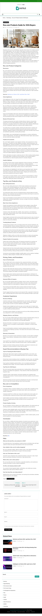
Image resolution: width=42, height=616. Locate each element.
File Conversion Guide (8, 585)
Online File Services (7, 601)
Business (5, 581)
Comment (6, 498)
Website (5, 521)
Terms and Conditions (21, 611)
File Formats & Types (7, 588)
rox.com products (10, 478)
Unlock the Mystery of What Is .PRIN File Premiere (25, 1)
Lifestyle (5, 599)
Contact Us (33, 611)
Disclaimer (28, 611)
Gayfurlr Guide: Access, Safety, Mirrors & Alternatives (24, 555)
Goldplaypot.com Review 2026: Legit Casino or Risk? (24, 564)
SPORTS (5, 604)
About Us (8, 611)
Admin (5, 27)
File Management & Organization (9, 590)
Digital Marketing (7, 583)
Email (5, 516)
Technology (6, 22)
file (8, 435)
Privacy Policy (13, 611)
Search (4, 574)
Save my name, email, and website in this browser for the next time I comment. (19, 526)
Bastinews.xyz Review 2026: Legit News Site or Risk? (19, 94)
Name (5, 512)
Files (4, 592)
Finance (5, 594)
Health (5, 597)
